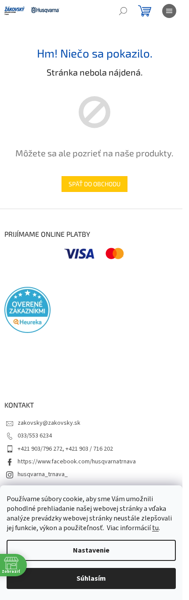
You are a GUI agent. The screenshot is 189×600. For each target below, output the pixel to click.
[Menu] (169, 11)
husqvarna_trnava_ (43, 474)
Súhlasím (91, 578)
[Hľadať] (123, 11)
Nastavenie (91, 550)
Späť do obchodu (94, 184)
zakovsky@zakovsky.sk (49, 423)
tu (155, 528)
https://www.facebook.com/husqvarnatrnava (77, 461)
